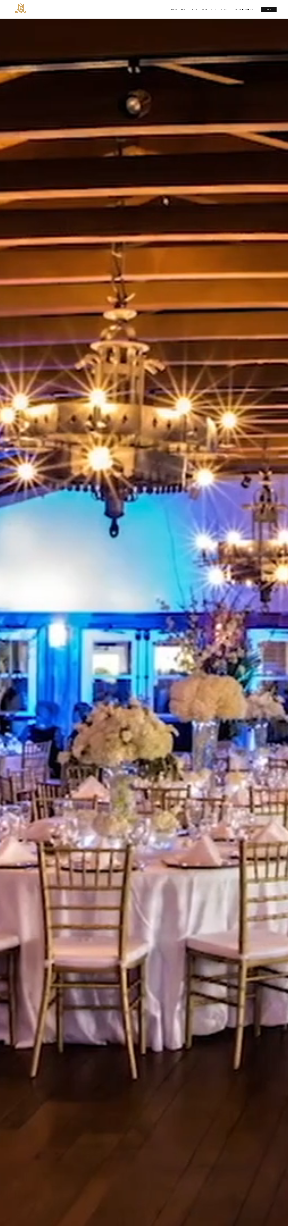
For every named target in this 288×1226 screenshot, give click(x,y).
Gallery (204, 9)
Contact (224, 9)
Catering (194, 9)
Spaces (174, 9)
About (213, 9)
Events (183, 9)
